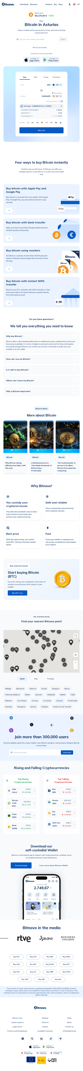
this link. (44, 995)
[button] (74, 4)
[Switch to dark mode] (70, 4)
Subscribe (67, 752)
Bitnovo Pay (17, 1018)
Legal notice (17, 1027)
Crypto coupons (17, 1022)
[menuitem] (24, 4)
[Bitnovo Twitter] (32, 1038)
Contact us (69, 1027)
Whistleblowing (69, 1031)
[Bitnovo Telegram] (60, 1038)
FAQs (69, 1018)
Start (63, 39)
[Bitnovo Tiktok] (51, 1038)
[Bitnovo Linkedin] (41, 1038)
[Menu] (78, 4)
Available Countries (45, 1031)
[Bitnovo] (8, 4)
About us (45, 1022)
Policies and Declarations (17, 1031)
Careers (45, 1027)
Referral (45, 1018)
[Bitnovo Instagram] (22, 1038)
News (69, 1022)
